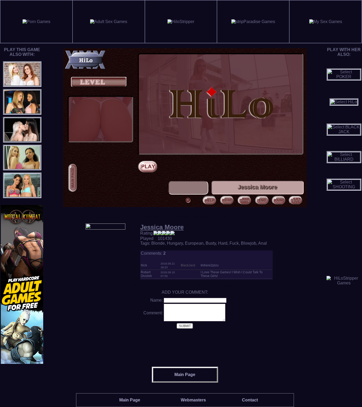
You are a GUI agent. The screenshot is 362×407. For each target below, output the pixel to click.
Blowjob (248, 243)
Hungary (175, 243)
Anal (262, 243)
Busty (211, 243)
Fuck (234, 243)
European (194, 243)
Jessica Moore (162, 227)
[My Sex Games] (325, 21)
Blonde (158, 243)
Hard (222, 243)
